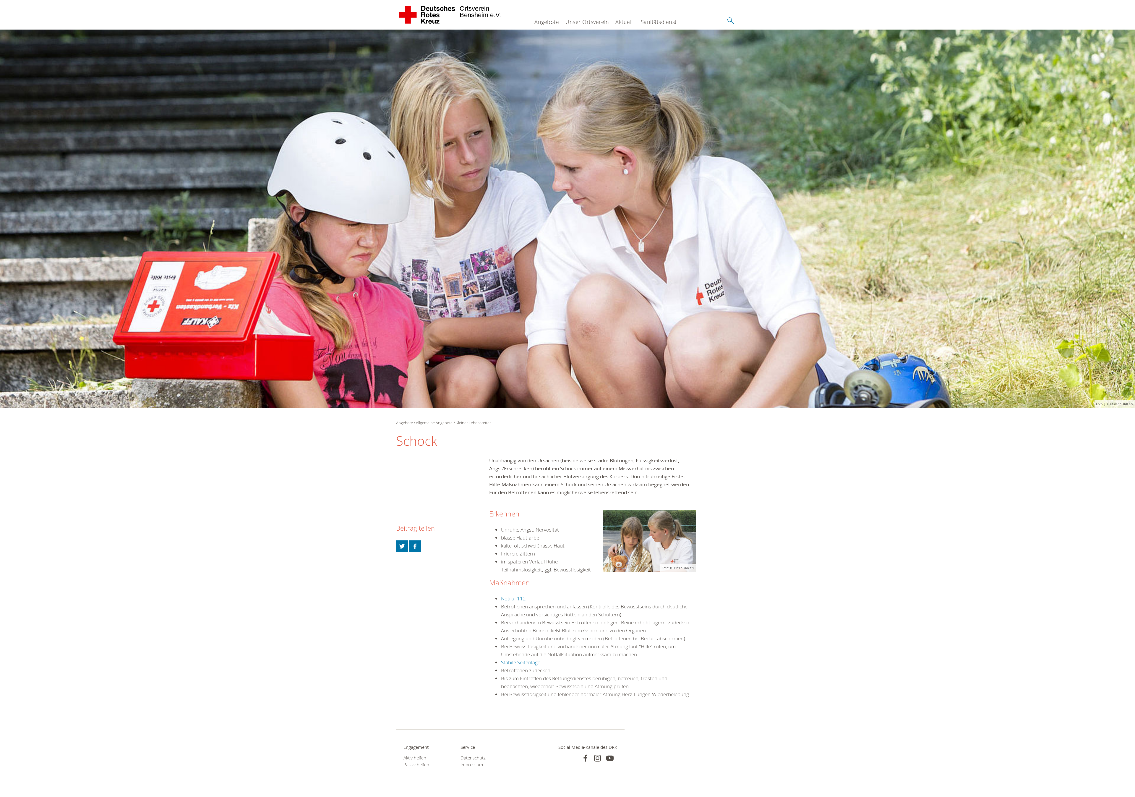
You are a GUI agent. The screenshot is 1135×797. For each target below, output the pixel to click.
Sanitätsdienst (659, 21)
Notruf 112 (513, 598)
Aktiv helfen (414, 758)
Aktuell (624, 21)
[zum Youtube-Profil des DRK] (610, 758)
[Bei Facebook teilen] (415, 546)
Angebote (546, 21)
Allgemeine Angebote (434, 422)
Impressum (472, 764)
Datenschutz (473, 758)
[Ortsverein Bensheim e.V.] (427, 15)
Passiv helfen (416, 764)
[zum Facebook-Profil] (585, 758)
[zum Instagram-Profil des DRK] (597, 758)
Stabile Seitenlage (520, 662)
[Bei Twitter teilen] (402, 546)
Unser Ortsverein (587, 21)
